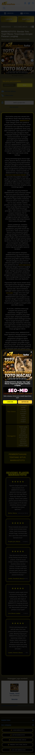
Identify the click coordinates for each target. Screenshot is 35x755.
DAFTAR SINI (25, 402)
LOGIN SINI (10, 402)
